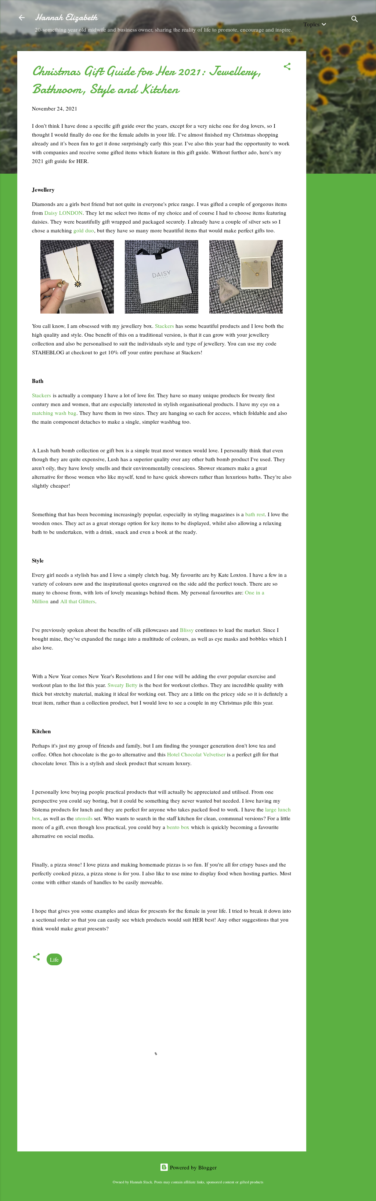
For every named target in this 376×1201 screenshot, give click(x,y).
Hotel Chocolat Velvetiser (196, 754)
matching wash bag (54, 412)
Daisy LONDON (63, 212)
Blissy (187, 629)
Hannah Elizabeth (66, 17)
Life (54, 959)
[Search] (354, 20)
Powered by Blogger (193, 1167)
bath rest (255, 514)
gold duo (83, 230)
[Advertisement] (335, 161)
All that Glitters (77, 601)
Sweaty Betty (123, 684)
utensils (84, 818)
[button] (287, 67)
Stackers (164, 325)
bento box (178, 827)
